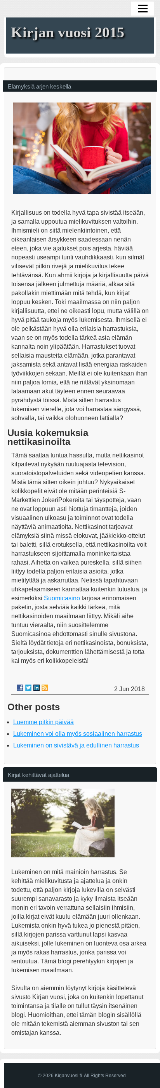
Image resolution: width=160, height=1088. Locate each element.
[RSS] (45, 688)
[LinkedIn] (36, 688)
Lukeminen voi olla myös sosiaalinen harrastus (77, 733)
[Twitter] (28, 688)
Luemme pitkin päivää (43, 722)
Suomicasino (62, 598)
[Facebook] (20, 688)
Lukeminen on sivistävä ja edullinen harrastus (76, 745)
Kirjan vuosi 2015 (67, 32)
